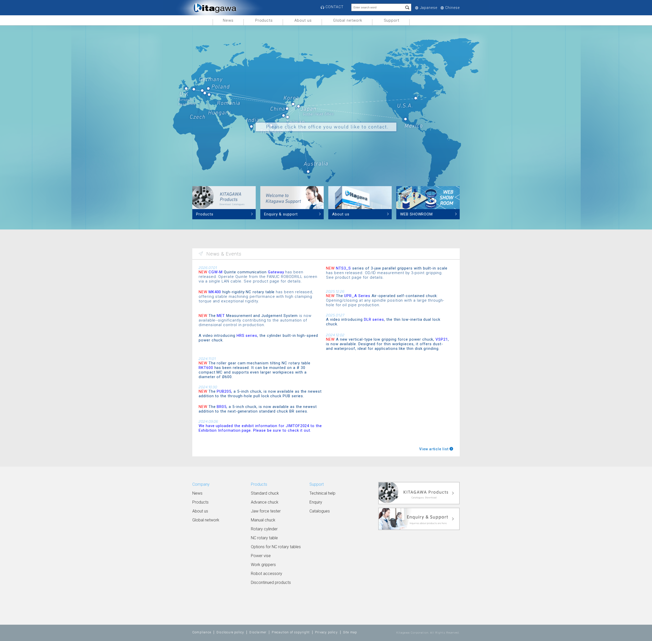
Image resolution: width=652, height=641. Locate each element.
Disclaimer (257, 632)
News (228, 20)
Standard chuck (265, 493)
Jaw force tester (266, 511)
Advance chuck (264, 502)
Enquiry (315, 502)
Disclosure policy (230, 632)
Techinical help (322, 493)
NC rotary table (264, 537)
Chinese (452, 8)
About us (302, 20)
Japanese (428, 8)
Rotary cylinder (264, 529)
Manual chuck (263, 520)
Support (392, 20)
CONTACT (334, 7)
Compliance (201, 632)
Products (264, 20)
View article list (434, 449)
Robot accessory (266, 573)
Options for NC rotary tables (276, 546)
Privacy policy (326, 632)
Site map (350, 632)
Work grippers (263, 564)
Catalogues (319, 511)
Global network (347, 20)
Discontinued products (271, 582)
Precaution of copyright (291, 632)
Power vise (261, 555)
